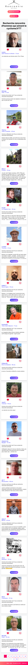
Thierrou (4, 130)
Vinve (3, 558)
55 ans (11, 287)
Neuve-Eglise (5, 287)
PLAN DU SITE (17, 663)
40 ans (13, 209)
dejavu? (4, 519)
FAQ (8, 663)
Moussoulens (5, 481)
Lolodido (4, 246)
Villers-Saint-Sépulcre (7, 326)
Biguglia (4, 442)
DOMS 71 (4, 285)
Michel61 (4, 635)
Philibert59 (4, 363)
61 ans (9, 248)
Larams (4, 52)
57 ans (7, 92)
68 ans (11, 481)
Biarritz (3, 520)
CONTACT (24, 663)
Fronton (4, 170)
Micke (3, 596)
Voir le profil (14, 66)
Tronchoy (4, 248)
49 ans (13, 131)
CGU (11, 663)
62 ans (8, 520)
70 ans (8, 170)
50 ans (9, 559)
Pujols (3, 637)
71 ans (15, 326)
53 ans (8, 442)
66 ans (13, 364)
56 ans (9, 403)
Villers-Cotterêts (6, 131)
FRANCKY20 (5, 441)
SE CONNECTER (14, 16)
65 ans (7, 637)
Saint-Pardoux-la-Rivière (8, 53)
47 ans (10, 598)
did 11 (3, 480)
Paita (3, 92)
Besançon (4, 559)
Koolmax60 (5, 324)
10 (16, 659)
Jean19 (3, 402)
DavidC (4, 207)
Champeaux (5, 598)
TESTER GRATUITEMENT (14, 11)
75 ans (17, 53)
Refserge (4, 91)
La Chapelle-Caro (6, 209)
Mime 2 (3, 169)
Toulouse (4, 403)
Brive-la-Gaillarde (6, 364)
